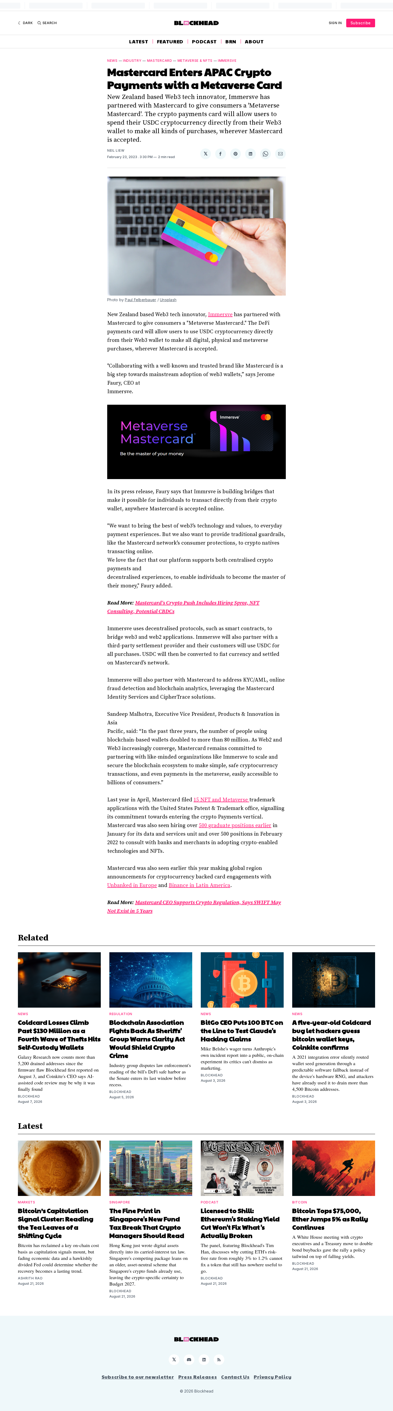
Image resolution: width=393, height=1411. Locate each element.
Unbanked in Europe (132, 885)
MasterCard (159, 61)
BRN (230, 41)
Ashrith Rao (30, 1278)
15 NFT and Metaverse (221, 800)
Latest (138, 41)
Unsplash (168, 299)
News (112, 61)
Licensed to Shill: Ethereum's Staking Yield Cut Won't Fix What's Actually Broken (240, 1223)
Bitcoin (299, 1202)
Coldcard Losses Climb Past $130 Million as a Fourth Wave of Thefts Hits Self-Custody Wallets (59, 1034)
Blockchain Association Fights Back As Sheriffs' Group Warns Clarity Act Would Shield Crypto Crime (147, 1039)
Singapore (119, 1202)
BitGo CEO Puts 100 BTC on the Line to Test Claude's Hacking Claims (242, 1030)
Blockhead (29, 1096)
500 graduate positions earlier (235, 825)
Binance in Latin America (199, 885)
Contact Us (235, 1377)
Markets (26, 1202)
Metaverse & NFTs (195, 61)
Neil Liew (115, 150)
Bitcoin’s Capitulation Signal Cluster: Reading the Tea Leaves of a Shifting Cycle (55, 1223)
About (254, 41)
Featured (170, 41)
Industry (132, 61)
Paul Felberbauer (140, 299)
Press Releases (197, 1377)
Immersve (227, 61)
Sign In (335, 23)
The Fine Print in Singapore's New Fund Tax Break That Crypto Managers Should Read (146, 1223)
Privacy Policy (272, 1377)
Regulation (120, 1014)
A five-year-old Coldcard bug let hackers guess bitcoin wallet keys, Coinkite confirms (331, 1034)
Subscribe (360, 23)
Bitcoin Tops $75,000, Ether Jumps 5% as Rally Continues (330, 1219)
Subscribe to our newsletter (138, 1377)
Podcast (204, 41)
